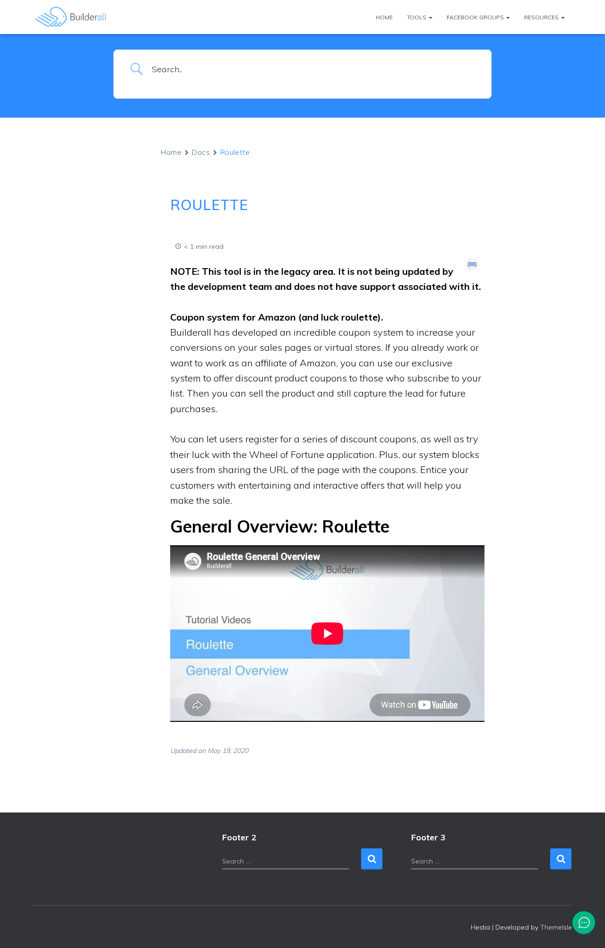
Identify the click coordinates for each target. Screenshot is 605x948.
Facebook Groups (476, 17)
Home (384, 17)
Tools (417, 17)
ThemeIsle (556, 927)
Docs (201, 152)
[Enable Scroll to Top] (586, 929)
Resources (542, 17)
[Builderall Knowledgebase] (71, 17)
